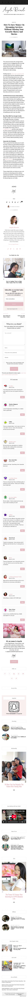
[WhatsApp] (15, 202)
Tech (14, 858)
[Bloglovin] (8, 2)
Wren (10, 557)
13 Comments (14, 37)
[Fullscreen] (24, 822)
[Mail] (11, 2)
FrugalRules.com (7, 129)
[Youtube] (23, 673)
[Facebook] (2, 2)
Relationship (14, 748)
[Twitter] (5, 2)
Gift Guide (14, 957)
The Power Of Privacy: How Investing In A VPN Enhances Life (14, 896)
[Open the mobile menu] (24, 2)
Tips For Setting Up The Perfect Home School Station (18, 728)
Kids (12, 735)
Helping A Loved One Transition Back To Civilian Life (18, 919)
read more (14, 661)
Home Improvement (15, 836)
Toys (23, 963)
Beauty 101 (15, 945)
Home (18, 844)
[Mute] (22, 822)
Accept (20, 994)
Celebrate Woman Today (15, 576)
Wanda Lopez (12, 441)
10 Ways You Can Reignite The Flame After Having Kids (14, 785)
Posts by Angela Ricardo (14, 244)
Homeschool (14, 726)
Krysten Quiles (13, 497)
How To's (14, 22)
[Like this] (21, 202)
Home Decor (14, 831)
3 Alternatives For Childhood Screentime (18, 737)
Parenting (14, 721)
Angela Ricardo (15, 206)
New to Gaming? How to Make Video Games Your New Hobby (14, 282)
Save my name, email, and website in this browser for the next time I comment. (15, 363)
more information (12, 994)
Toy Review (15, 963)
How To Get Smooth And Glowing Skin (19, 949)
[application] (14, 816)
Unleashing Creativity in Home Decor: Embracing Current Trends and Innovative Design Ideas (17, 847)
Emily (3, 981)
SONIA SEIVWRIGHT (6, 988)
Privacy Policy (20, 308)
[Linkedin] (14, 673)
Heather (11, 386)
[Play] (3, 822)
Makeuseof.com (9, 159)
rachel (10, 594)
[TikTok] (16, 678)
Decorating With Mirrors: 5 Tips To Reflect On (18, 838)
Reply (22, 397)
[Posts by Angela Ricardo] (8, 206)
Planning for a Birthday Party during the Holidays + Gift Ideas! (19, 967)
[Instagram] (18, 673)
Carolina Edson (13, 478)
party (20, 963)
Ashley (11, 514)
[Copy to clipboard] (18, 202)
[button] (5, 271)
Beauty (20, 945)
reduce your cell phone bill (17, 73)
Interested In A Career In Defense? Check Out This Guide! (17, 928)
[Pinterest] (12, 202)
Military (14, 912)
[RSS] (14, 2)
